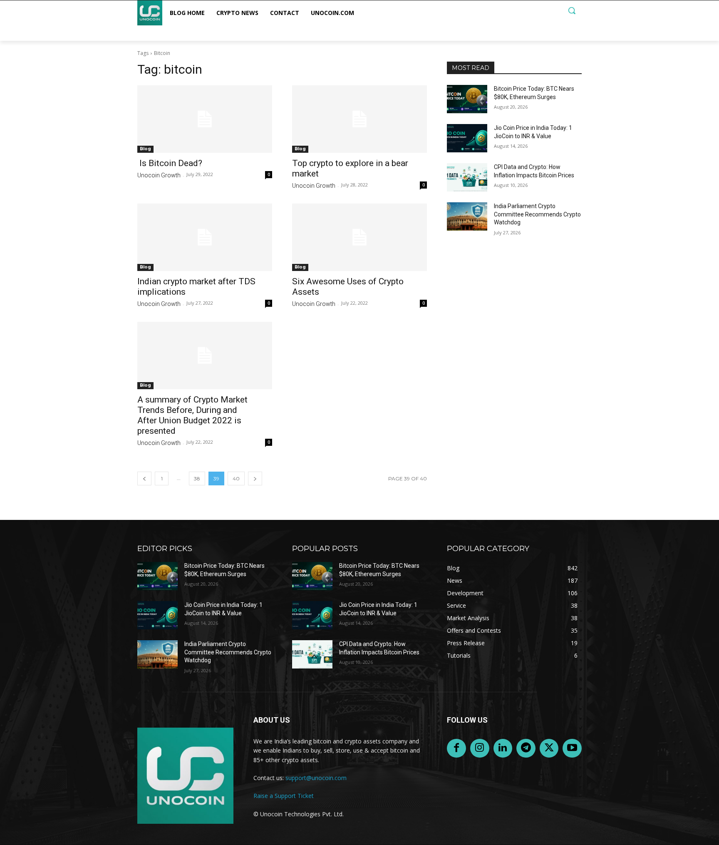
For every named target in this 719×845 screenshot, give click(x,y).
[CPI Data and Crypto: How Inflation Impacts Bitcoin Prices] (467, 177)
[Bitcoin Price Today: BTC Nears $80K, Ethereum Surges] (467, 99)
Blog (145, 149)
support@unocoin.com (316, 778)
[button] (572, 10)
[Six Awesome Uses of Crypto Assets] (359, 237)
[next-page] (255, 478)
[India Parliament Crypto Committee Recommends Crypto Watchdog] (467, 216)
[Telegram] (526, 748)
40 (236, 478)
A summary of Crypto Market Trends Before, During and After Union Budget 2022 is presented (192, 415)
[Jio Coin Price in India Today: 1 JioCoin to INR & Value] (467, 138)
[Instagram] (479, 748)
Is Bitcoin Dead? (169, 163)
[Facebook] (456, 748)
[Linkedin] (503, 748)
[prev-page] (144, 478)
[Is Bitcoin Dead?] (204, 119)
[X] (549, 748)
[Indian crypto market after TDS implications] (204, 237)
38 (197, 478)
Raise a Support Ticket (283, 796)
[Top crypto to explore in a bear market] (359, 119)
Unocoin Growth (159, 175)
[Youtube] (572, 748)
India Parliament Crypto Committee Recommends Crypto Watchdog (537, 214)
